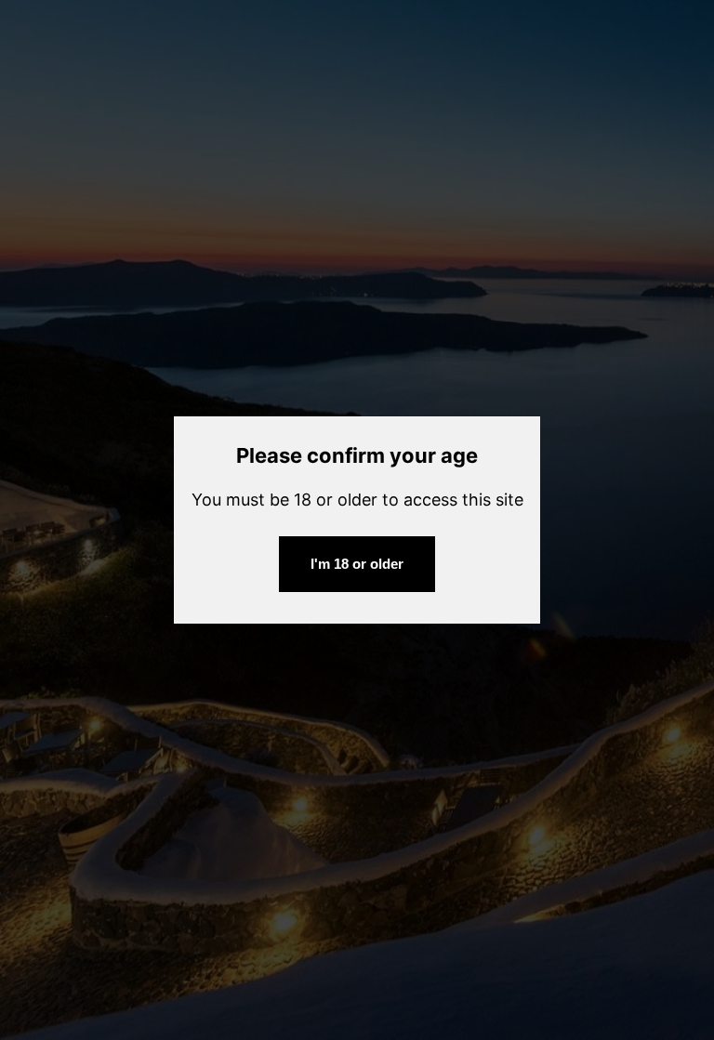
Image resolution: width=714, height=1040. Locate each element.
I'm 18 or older (357, 564)
